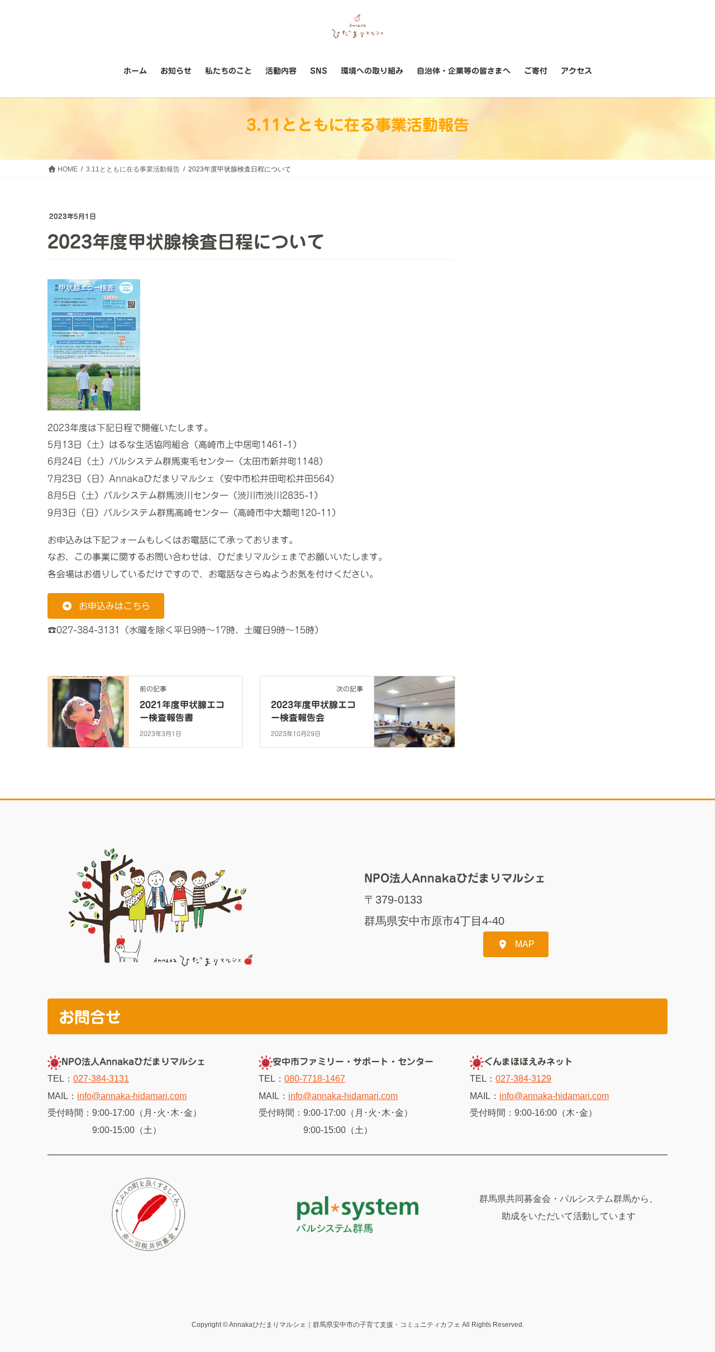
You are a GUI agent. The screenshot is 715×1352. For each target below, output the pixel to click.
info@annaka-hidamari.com (132, 1096)
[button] (105, 605)
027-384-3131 (101, 1078)
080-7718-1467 (314, 1078)
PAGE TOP (687, 1301)
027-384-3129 (523, 1078)
